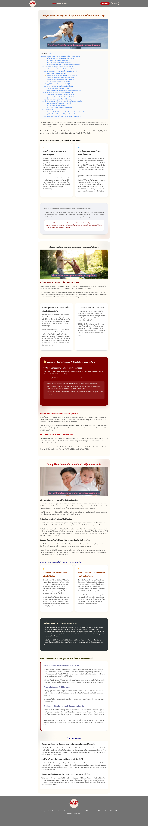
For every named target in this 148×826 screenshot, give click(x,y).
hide (50, 53)
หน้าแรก (54, 3)
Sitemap (64, 3)
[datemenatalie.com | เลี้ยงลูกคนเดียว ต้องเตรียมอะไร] (39, 3)
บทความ (59, 3)
